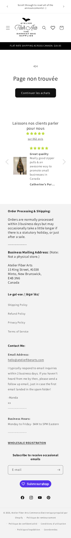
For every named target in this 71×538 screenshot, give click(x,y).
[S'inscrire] (58, 469)
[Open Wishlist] (53, 28)
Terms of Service (18, 331)
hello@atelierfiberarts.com (26, 360)
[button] (8, 28)
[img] (35, 133)
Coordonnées (51, 529)
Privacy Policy (16, 322)
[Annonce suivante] (63, 6)
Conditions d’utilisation (53, 523)
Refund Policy (16, 313)
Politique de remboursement (41, 517)
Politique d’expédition (28, 529)
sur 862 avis (35, 139)
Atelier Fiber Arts (20, 512)
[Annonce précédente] (7, 6)
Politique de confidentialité (23, 523)
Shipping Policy (17, 305)
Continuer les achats (35, 93)
